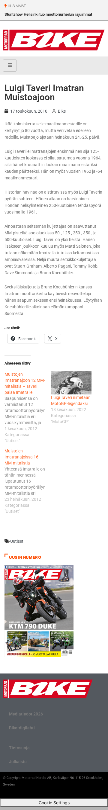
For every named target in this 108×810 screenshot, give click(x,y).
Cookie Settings (54, 802)
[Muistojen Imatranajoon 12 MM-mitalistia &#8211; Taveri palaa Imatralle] (27, 407)
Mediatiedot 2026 (26, 714)
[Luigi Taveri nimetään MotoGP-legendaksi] (71, 382)
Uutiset (16, 541)
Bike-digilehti (22, 727)
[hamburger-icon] (9, 65)
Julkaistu (18, 761)
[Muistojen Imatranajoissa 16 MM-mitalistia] (27, 481)
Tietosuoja (19, 747)
